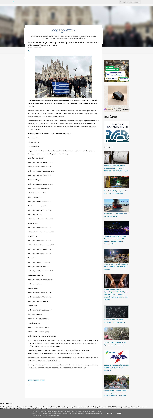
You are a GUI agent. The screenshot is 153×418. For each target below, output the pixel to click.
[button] (29, 51)
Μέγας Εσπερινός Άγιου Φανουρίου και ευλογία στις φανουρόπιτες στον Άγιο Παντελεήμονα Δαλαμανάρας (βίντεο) (115, 393)
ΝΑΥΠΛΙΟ (36, 380)
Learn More (111, 413)
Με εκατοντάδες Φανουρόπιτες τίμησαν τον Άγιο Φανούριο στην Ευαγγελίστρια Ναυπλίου (116, 266)
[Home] (63, 33)
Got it (119, 413)
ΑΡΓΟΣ (30, 380)
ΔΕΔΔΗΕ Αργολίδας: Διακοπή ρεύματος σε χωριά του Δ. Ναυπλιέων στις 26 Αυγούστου (116, 367)
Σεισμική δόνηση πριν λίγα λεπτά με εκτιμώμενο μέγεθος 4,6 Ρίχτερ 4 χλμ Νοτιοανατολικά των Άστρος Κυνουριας (116, 168)
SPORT (42, 380)
